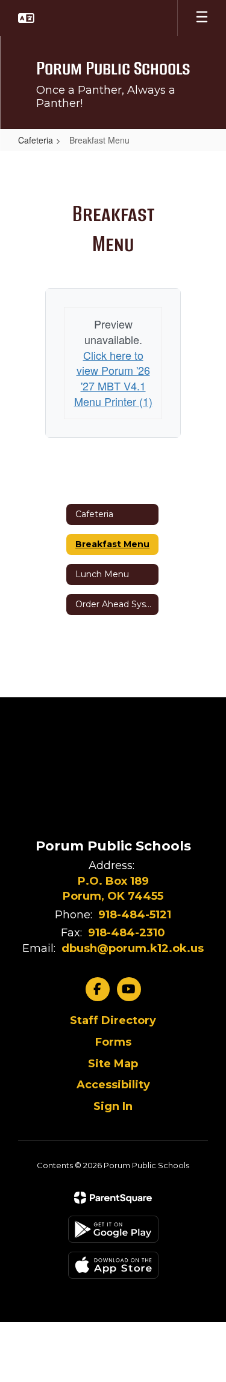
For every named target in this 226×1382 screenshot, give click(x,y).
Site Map (113, 1063)
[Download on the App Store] (113, 1265)
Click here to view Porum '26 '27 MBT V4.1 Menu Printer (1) (113, 378)
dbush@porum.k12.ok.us (132, 948)
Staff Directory (113, 1020)
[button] (26, 18)
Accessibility (113, 1084)
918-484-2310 (126, 932)
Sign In (113, 1106)
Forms (113, 1042)
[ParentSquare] (113, 1198)
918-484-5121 (134, 914)
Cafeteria (35, 140)
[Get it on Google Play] (113, 1229)
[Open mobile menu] (202, 18)
